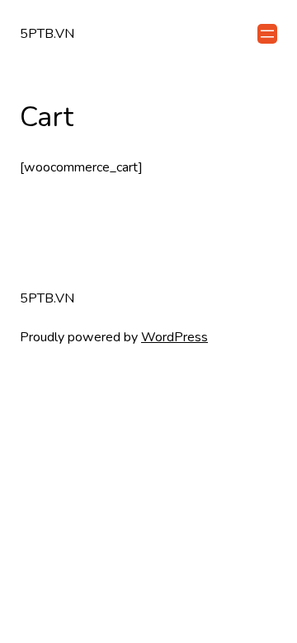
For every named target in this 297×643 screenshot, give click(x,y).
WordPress (174, 337)
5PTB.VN (47, 34)
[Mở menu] (267, 34)
